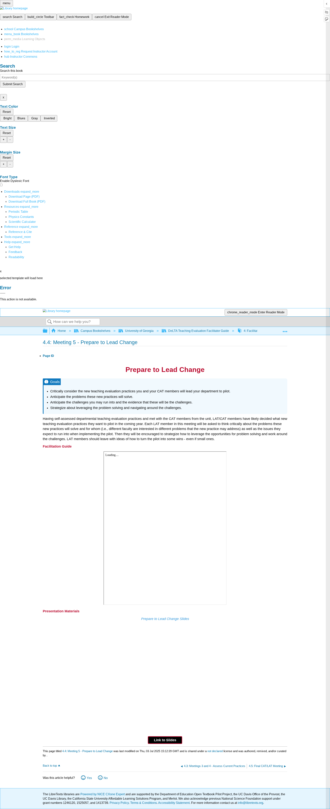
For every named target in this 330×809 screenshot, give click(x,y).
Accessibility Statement (174, 802)
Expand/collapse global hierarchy (47, 331)
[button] (15, 252)
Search (49, 322)
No (106, 778)
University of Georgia (139, 330)
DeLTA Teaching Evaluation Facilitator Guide (198, 330)
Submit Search (13, 84)
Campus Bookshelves (95, 330)
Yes (89, 778)
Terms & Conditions (143, 802)
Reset (7, 111)
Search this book (11, 70)
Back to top (50, 765)
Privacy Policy (119, 802)
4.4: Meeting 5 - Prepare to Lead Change (87, 751)
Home (62, 330)
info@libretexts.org (250, 802)
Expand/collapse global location (285, 330)
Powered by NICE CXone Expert (102, 794)
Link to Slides (165, 740)
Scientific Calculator (22, 221)
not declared (215, 751)
